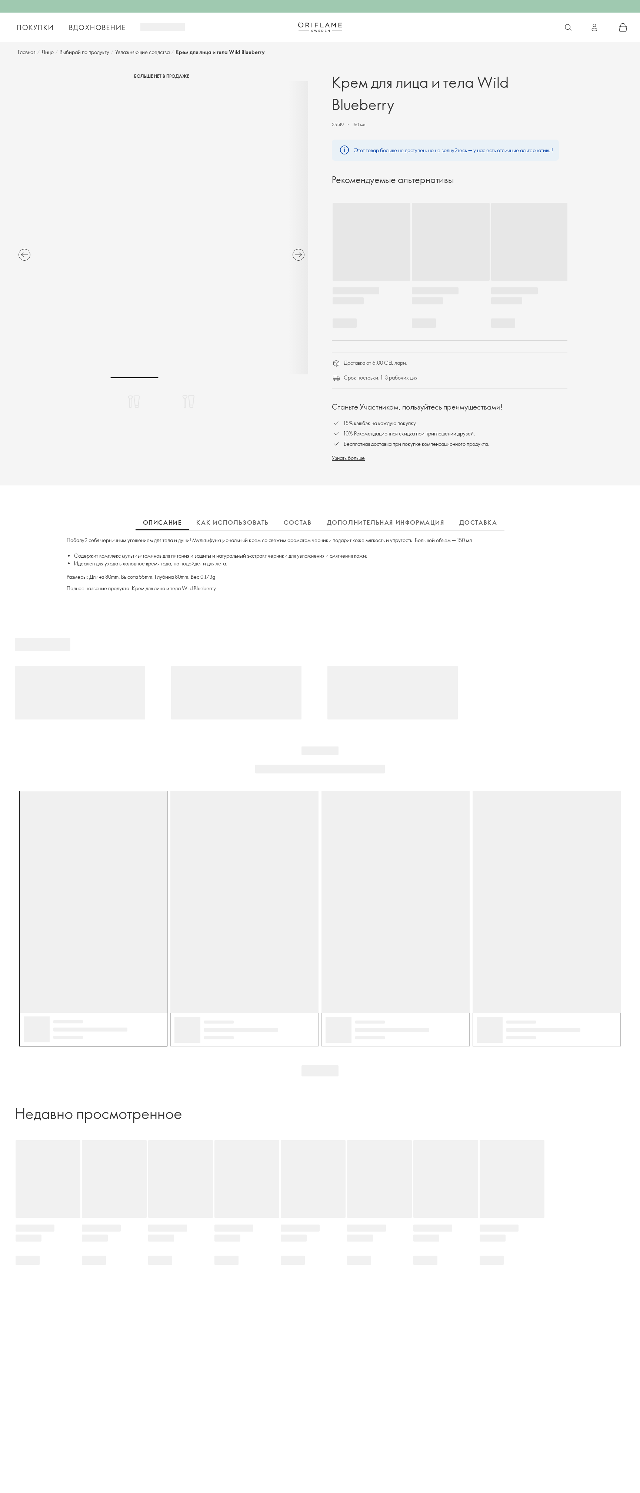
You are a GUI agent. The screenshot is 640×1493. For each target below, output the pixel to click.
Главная (27, 52)
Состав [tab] (298, 522)
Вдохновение (97, 27)
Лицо (47, 52)
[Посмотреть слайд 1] (134, 401)
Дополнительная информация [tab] (385, 522)
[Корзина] (623, 27)
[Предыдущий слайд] (24, 255)
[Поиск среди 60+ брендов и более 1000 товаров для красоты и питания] (568, 27)
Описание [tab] (162, 522)
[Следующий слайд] (298, 255)
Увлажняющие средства (142, 52)
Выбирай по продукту (84, 52)
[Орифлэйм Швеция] (320, 27)
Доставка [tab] (478, 522)
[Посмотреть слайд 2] (188, 401)
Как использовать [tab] (232, 522)
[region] (161, 227)
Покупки (35, 27)
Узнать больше (348, 457)
